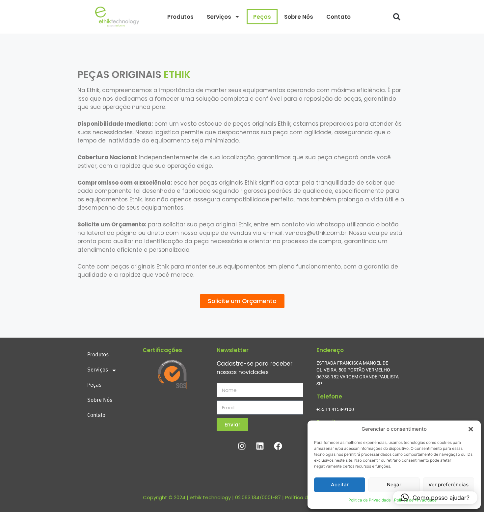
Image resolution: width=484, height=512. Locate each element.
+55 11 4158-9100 (335, 409)
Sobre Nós (298, 17)
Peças (262, 17)
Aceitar (340, 484)
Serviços (219, 17)
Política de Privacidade (369, 500)
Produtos (180, 17)
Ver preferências (448, 484)
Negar (394, 484)
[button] (471, 429)
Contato (338, 17)
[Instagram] (242, 446)
